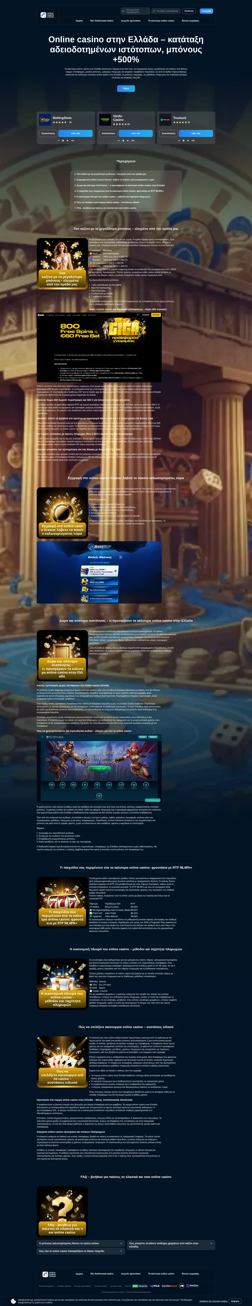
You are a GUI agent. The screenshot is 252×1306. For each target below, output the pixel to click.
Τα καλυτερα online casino (161, 21)
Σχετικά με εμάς (116, 1286)
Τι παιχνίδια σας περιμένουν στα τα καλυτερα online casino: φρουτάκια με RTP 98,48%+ (120, 191)
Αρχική (79, 21)
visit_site (75, 133)
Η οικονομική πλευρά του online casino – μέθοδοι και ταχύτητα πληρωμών (114, 197)
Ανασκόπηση (48, 133)
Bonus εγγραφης (190, 21)
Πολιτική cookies (100, 1286)
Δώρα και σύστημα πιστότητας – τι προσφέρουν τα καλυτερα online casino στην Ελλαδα (121, 185)
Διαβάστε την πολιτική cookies (214, 1301)
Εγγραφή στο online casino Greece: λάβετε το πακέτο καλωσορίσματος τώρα (115, 180)
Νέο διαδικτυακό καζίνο (102, 21)
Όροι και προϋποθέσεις (82, 1286)
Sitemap (128, 1286)
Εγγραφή (206, 11)
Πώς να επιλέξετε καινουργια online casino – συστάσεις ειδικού (108, 202)
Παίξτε (126, 88)
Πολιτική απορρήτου (46, 1286)
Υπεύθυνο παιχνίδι (64, 1286)
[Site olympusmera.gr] (48, 15)
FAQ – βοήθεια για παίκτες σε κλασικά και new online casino (106, 208)
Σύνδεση (189, 11)
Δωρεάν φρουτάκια (130, 21)
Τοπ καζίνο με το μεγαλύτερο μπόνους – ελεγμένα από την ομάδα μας (111, 174)
